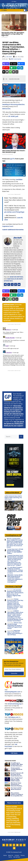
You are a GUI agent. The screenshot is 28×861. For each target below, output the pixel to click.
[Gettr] (7, 845)
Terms (10, 857)
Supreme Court (7, 226)
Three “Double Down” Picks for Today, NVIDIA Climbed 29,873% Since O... (17, 779)
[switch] (25, 10)
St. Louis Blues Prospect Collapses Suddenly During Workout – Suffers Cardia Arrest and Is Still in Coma (15, 570)
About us (10, 855)
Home (5, 855)
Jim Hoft (17, 238)
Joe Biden (18, 179)
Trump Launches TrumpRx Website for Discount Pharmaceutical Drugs (17, 769)
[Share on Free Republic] (3, 71)
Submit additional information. (13, 230)
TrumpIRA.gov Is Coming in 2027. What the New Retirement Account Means (17, 764)
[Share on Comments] (7, 71)
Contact (17, 855)
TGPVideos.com (13, 717)
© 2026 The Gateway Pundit (14, 852)
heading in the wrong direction (13, 104)
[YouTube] (14, 848)
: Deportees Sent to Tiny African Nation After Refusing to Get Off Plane (14, 632)
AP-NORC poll (13, 116)
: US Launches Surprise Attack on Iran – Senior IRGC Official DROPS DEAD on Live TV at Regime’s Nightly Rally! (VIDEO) (15, 593)
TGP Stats (14, 753)
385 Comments (16, 59)
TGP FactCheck (11, 745)
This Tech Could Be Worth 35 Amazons (16, 788)
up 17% (12, 159)
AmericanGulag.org (14, 704)
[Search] (21, 437)
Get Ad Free (16, 857)
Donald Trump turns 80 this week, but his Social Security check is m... (17, 774)
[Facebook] (14, 845)
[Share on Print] (16, 71)
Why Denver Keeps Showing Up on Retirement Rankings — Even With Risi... (16, 784)
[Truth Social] (3, 845)
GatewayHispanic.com (12, 692)
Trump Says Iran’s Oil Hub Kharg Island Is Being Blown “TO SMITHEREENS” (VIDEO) (15, 551)
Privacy (23, 855)
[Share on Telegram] (18, 67)
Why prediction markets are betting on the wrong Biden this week (17, 794)
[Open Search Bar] (20, 10)
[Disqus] (14, 346)
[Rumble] (17, 845)
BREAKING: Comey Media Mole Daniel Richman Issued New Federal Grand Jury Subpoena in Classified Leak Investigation (15, 578)
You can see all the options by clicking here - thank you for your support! (14, 424)
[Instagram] (24, 845)
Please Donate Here (14, 803)
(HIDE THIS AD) (17, 13)
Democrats (6, 109)
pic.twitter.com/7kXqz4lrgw (14, 212)
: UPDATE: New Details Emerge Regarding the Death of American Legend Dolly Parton (14, 625)
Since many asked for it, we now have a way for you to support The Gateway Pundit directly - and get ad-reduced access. (14, 410)
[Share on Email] (13, 71)
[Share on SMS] (10, 71)
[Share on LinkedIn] (21, 67)
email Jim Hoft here (16, 277)
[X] (10, 845)
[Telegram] (21, 845)
